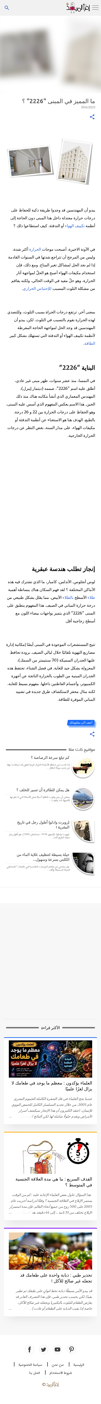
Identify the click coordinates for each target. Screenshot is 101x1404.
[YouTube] (57, 1349)
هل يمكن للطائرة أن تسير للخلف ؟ (42, 790)
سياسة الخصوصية (30, 1365)
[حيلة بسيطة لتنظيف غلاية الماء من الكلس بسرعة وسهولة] (82, 863)
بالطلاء (68, 597)
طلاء (91, 597)
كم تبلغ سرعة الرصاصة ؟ (50, 757)
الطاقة (89, 343)
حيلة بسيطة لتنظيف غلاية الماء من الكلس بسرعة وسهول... (43, 857)
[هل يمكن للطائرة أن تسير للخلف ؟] (82, 798)
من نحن (58, 1365)
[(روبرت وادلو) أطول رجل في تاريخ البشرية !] (82, 830)
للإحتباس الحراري (37, 288)
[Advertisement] (50, 53)
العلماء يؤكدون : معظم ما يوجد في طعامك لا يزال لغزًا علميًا (52, 1086)
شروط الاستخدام (61, 1373)
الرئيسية (78, 1365)
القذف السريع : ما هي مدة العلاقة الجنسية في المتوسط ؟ (53, 1182)
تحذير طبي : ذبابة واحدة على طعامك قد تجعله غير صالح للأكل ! (56, 1278)
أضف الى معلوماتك (80, 722)
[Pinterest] (71, 1349)
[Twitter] (43, 1349)
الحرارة (35, 249)
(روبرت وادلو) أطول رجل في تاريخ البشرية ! (43, 824)
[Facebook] (29, 1349)
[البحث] (7, 8)
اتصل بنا (34, 1373)
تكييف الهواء (75, 225)
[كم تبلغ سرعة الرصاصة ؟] (82, 766)
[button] (92, 117)
